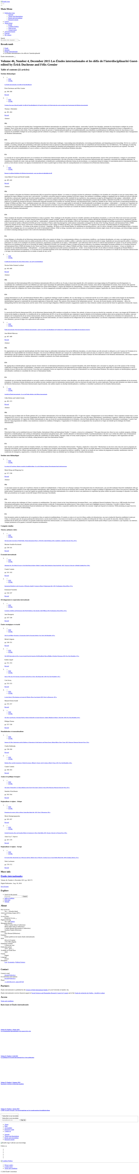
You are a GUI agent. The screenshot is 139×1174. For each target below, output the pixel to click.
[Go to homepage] (5, 1)
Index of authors (9, 898)
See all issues (5, 886)
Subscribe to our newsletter (10, 1118)
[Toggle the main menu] (1, 5)
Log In (7, 21)
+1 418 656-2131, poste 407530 (14, 982)
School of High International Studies (37, 990)
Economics (11, 962)
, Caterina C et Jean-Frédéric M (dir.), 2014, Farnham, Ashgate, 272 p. (42, 857)
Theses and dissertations (15, 16)
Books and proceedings (15, 18)
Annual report (12, 30)
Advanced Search (10, 31)
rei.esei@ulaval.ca (10, 975)
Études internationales (11, 51)
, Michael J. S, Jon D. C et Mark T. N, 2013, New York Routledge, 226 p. (38, 762)
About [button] (7, 23)
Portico (12, 921)
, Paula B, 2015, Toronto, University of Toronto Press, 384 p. (36, 832)
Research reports (13, 20)
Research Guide (9, 1129)
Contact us (8, 1131)
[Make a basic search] (1, 3)
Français (7, 33)
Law (6, 962)
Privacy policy (9, 1165)
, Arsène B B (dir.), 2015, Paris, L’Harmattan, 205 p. (27, 812)
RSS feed (7, 900)
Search (3, 38)
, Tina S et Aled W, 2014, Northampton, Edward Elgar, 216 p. (36, 610)
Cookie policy (9, 1166)
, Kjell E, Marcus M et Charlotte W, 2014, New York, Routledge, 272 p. (42, 656)
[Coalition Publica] (7, 1161)
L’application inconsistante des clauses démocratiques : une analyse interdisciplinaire (24, 261)
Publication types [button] (10, 13)
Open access (12, 28)
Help (6, 1126)
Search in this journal (11, 894)
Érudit (10, 25)
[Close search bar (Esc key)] (3, 3)
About (10, 23)
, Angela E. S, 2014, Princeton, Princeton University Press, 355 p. (37, 787)
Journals (10, 14)
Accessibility (8, 1128)
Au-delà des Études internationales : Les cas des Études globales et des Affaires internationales (26, 394)
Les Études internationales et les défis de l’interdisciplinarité (18, 84)
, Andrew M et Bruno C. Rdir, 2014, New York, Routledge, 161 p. (42, 717)
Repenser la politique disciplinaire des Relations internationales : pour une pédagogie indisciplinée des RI (28, 173)
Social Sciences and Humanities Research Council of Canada (50, 993)
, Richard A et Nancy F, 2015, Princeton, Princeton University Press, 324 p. (47, 742)
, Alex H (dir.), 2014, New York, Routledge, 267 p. (32, 676)
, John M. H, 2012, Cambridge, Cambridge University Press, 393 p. (41, 540)
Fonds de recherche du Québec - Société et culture (90, 993)
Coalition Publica (13, 26)
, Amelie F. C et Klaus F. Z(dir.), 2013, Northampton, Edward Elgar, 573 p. (39, 586)
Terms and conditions (7, 1001)
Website (7, 901)
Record (7, 95)
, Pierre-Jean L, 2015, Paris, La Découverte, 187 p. (31, 697)
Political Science (20, 962)
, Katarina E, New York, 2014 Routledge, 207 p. (30, 635)
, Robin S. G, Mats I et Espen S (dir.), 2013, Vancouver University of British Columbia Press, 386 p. (47, 565)
